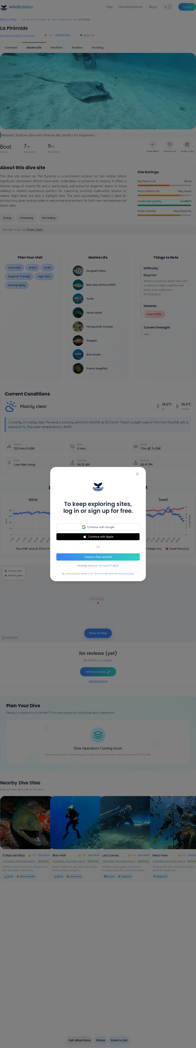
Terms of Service (103, 573)
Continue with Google (100, 527)
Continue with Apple (100, 536)
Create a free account (98, 557)
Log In (115, 565)
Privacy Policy (126, 573)
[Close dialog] (137, 474)
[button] (98, 524)
